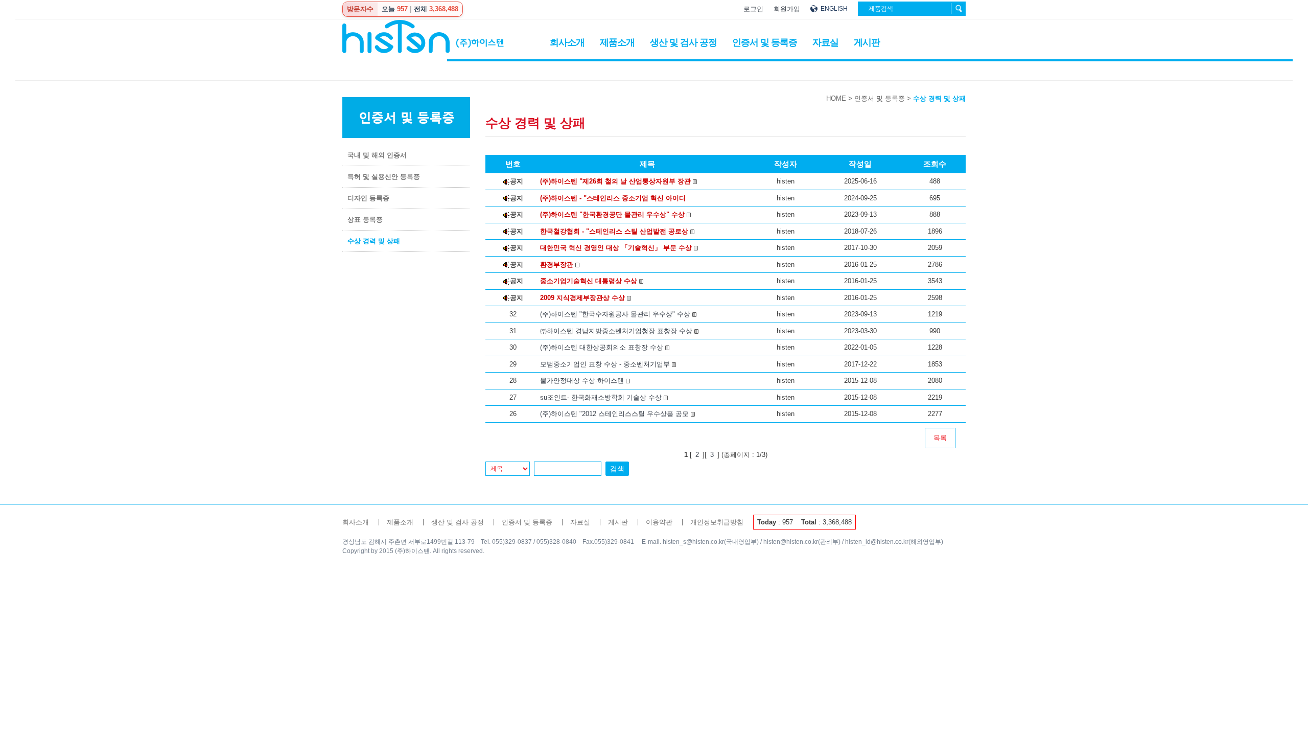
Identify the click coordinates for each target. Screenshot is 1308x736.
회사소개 (567, 42)
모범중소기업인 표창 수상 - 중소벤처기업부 (606, 364)
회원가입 (787, 9)
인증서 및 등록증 (764, 42)
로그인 (753, 9)
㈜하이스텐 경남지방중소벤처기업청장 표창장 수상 (617, 331)
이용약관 (659, 522)
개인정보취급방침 (716, 522)
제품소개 (617, 42)
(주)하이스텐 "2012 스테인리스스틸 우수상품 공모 (615, 414)
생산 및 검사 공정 (683, 42)
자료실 (825, 42)
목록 (940, 438)
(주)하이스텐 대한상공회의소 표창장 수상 (602, 347)
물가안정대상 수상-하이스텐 (583, 380)
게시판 (867, 42)
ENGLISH (834, 8)
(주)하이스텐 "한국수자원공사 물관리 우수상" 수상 (616, 314)
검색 (617, 469)
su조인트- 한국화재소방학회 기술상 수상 (602, 397)
